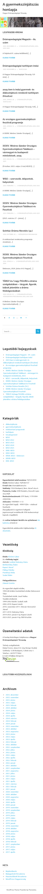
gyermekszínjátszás (26, 46)
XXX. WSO (10, 461)
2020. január (10, 805)
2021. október (11, 765)
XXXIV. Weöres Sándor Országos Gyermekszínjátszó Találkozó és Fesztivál (20, 206)
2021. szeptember (13, 768)
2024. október (11, 708)
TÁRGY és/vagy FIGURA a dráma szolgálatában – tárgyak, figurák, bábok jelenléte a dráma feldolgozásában (18, 396)
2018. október (11, 828)
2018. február (11, 841)
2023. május (10, 737)
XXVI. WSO (10, 453)
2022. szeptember (13, 747)
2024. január (10, 723)
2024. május (10, 713)
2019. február (11, 820)
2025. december (12, 695)
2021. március (11, 784)
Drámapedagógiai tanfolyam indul (20, 66)
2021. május (10, 778)
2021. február (11, 786)
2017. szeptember (13, 844)
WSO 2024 (29, 296)
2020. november (12, 792)
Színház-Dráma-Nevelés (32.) (18, 230)
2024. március (11, 718)
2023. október (11, 729)
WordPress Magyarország (16, 879)
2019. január (10, 823)
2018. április (10, 839)
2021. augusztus (12, 771)
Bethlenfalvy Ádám (10, 564)
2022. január (10, 763)
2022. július (10, 750)
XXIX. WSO (10, 450)
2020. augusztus (12, 797)
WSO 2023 (10, 442)
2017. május (10, 849)
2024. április (10, 716)
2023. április (10, 739)
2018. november (12, 826)
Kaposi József (8, 567)
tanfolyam (23, 69)
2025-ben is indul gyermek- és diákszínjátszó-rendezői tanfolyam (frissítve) (21, 92)
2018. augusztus (12, 831)
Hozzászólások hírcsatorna (16, 876)
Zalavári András (9, 583)
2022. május (10, 755)
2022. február (11, 760)
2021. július (10, 773)
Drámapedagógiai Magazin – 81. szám (20, 355)
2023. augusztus (12, 731)
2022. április (10, 757)
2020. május (10, 799)
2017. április (10, 852)
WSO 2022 (10, 440)
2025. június (10, 700)
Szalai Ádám (7, 575)
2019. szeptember (13, 810)
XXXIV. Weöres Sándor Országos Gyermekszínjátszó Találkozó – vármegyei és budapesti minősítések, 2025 (20, 373)
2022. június (10, 752)
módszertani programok (27, 234)
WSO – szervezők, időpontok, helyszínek (21, 378)
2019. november (12, 807)
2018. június (10, 834)
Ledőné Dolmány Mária (18, 562)
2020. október (11, 794)
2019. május (10, 818)
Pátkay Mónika (8, 570)
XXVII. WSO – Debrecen (15, 455)
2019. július (10, 813)
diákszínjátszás (11, 424)
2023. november (12, 726)
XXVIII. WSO (10, 458)
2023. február (11, 742)
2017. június (10, 847)
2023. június (10, 734)
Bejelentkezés (11, 871)
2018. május (10, 836)
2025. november (12, 697)
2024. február (11, 721)
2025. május (10, 702)
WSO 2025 (6, 48)
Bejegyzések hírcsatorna (15, 874)
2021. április (10, 781)
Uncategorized (11, 435)
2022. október (11, 744)
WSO (36, 46)
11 (21, 318)
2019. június (10, 815)
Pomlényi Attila (9, 572)
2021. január (10, 789)
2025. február (11, 705)
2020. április (10, 802)
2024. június (10, 710)
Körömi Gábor (13, 556)
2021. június (10, 776)
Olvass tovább (9, 58)
